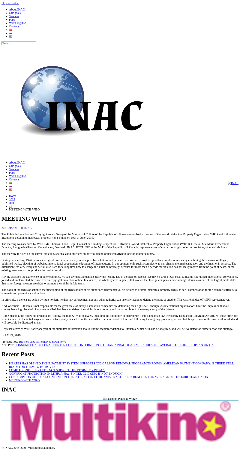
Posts (12, 19)
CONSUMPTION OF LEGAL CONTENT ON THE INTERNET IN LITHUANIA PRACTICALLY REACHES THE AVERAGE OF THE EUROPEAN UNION (114, 345)
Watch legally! (17, 23)
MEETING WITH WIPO (24, 380)
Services (14, 16)
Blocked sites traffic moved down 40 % (42, 341)
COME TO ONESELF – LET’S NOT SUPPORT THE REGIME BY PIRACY (57, 370)
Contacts (14, 26)
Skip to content (10, 3)
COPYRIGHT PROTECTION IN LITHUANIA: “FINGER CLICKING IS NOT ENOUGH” (66, 373)
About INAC (17, 9)
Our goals (15, 12)
